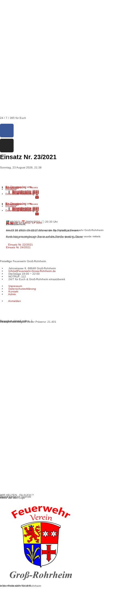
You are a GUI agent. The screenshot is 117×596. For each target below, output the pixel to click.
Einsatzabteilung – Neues (21, 187)
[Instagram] (7, 145)
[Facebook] (7, 130)
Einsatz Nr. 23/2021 (50, 175)
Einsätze (10, 189)
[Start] (1, 175)
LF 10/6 (37, 222)
